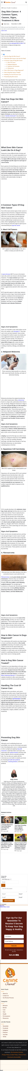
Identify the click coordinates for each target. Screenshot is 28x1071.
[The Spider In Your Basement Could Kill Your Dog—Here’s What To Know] (7, 837)
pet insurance (17, 698)
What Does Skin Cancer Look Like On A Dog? (15, 58)
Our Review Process (8, 997)
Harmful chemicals (10, 116)
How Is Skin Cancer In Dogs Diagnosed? (14, 70)
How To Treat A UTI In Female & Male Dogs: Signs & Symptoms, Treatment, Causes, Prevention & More (21, 846)
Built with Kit (14, 955)
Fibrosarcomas (5, 577)
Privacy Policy (5, 1054)
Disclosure (10, 1057)
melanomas (21, 400)
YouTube (5, 1034)
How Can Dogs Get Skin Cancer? (12, 56)
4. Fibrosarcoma (10, 68)
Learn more (4, 30)
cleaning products (12, 761)
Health (8, 8)
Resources (6, 1018)
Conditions (14, 8)
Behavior (5, 1005)
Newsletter (5, 1026)
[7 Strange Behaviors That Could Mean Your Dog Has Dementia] (7, 819)
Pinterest (5, 1032)
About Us (5, 993)
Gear (4, 1012)
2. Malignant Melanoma (12, 64)
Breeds (5, 1007)
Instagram (5, 1030)
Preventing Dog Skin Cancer (11, 76)
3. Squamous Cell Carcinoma (13, 66)
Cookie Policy (14, 1054)
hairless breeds (14, 752)
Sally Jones (6, 24)
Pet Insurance (6, 1016)
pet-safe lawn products (14, 759)
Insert (1, 1070)
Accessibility (17, 1057)
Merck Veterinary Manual (8, 675)
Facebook (5, 1028)
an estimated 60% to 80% (16, 43)
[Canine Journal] (10, 2)
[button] (1, 89)
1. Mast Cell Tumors (11, 62)
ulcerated (16, 331)
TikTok (4, 1036)
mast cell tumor (6, 274)
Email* (20, 897)
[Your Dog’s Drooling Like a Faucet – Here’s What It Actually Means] (21, 820)
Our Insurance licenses (17, 1052)
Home (4, 8)
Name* (21, 894)
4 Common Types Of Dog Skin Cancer (13, 60)
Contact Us (6, 995)
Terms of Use (22, 1054)
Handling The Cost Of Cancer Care (12, 74)
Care (4, 1009)
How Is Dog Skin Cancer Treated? (12, 72)
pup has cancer (16, 225)
